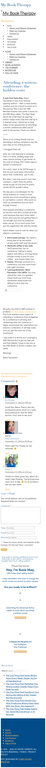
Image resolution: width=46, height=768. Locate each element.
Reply (7, 419)
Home (7, 730)
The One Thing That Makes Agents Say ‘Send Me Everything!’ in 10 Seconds (21, 711)
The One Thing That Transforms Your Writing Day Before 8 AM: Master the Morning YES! (22, 695)
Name (3, 528)
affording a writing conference (14, 373)
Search (5, 670)
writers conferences (18, 376)
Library (8, 732)
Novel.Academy (12, 735)
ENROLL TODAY (20, 651)
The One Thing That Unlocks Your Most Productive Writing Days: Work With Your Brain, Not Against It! (22, 703)
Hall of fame (10, 743)
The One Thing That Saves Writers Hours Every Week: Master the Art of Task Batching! (21, 678)
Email (4, 533)
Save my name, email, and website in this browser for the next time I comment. (20, 543)
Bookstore (9, 740)
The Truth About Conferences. (23, 311)
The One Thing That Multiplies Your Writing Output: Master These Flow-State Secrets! (22, 686)
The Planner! (10, 738)
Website (4, 538)
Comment (6, 506)
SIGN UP (20, 617)
